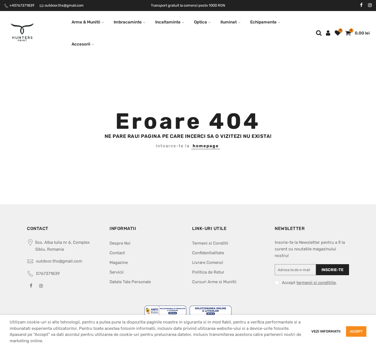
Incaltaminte (168, 22)
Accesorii (81, 44)
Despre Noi (120, 243)
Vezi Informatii (325, 331)
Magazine (119, 262)
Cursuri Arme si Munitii (214, 281)
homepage (206, 145)
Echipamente (263, 22)
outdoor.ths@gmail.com (64, 5)
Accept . (309, 282)
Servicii (117, 272)
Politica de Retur (208, 272)
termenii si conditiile (316, 282)
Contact (117, 252)
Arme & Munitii (86, 22)
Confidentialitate (208, 252)
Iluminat (228, 22)
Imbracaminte (128, 22)
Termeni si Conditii (210, 243)
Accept (356, 331)
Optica (200, 22)
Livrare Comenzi (207, 262)
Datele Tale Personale (130, 281)
